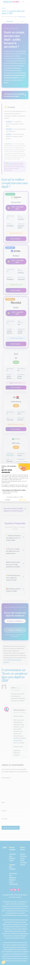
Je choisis (7, 499)
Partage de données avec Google (10, 491)
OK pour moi (22, 499)
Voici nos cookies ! (7, 493)
